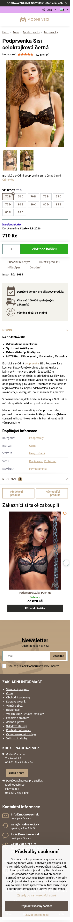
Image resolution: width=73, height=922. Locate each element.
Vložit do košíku (44, 249)
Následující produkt (53, 493)
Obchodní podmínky (18, 697)
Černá (32, 445)
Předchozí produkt (16, 493)
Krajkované (36, 461)
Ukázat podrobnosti (36, 914)
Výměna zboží (14, 705)
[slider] (25, 54)
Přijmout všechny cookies (36, 906)
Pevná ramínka (38, 468)
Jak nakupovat (15, 722)
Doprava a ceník (16, 701)
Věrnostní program (17, 689)
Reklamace (12, 709)
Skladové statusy (16, 726)
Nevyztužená (37, 453)
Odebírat (58, 655)
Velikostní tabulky (16, 738)
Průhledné (50, 461)
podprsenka (32, 363)
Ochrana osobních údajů (21, 734)
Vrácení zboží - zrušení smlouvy (25, 713)
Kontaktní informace (18, 730)
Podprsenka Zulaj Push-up (35, 592)
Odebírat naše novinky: (35, 645)
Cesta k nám (16, 772)
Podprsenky (36, 438)
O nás (9, 693)
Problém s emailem (17, 717)
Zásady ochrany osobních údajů (36, 895)
